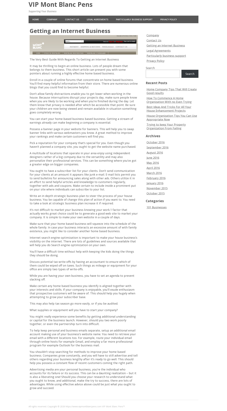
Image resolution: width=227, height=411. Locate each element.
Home (35, 19)
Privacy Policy (168, 19)
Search (150, 68)
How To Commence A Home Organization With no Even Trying (169, 100)
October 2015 (156, 193)
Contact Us (72, 19)
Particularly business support (134, 19)
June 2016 (153, 157)
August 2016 (155, 152)
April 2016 (153, 168)
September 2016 (157, 147)
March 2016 (154, 173)
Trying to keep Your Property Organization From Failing (166, 126)
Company (52, 19)
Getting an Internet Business (166, 45)
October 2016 (156, 142)
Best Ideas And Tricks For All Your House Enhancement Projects (169, 108)
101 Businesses (157, 207)
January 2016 (155, 183)
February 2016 (156, 178)
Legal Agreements (97, 19)
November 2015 (157, 188)
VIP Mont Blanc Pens (61, 4)
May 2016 (153, 163)
